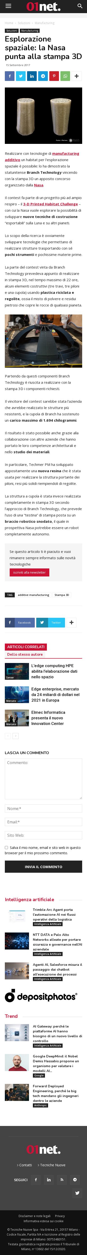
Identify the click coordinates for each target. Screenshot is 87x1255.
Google (39, 1075)
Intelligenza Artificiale (47, 924)
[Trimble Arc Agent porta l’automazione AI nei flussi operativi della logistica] (17, 915)
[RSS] (62, 1180)
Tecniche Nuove (52, 1165)
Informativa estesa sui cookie (44, 1221)
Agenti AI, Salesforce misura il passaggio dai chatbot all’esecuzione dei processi (57, 969)
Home (9, 23)
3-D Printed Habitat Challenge (50, 203)
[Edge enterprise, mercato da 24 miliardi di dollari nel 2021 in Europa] (17, 694)
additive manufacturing (33, 595)
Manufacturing (44, 23)
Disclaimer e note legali (35, 1216)
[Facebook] (36, 1180)
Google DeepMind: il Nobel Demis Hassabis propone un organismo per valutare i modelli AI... (56, 1063)
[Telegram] (75, 1180)
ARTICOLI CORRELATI (25, 647)
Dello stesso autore (25, 654)
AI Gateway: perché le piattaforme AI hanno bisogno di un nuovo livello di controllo (57, 1033)
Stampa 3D (62, 595)
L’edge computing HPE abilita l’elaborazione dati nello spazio (54, 671)
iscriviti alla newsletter (29, 572)
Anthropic (40, 1105)
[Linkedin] (49, 1180)
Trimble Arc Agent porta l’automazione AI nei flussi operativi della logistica (54, 914)
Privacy (60, 1216)
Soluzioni (24, 23)
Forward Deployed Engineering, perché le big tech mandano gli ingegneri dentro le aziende (56, 1093)
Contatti (25, 1165)
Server (10, 677)
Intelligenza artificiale (29, 899)
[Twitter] (77, 1193)
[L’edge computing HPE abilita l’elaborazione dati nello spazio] (17, 671)
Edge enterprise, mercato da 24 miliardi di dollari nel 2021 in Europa (55, 695)
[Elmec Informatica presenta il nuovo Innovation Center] (17, 718)
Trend (11, 1016)
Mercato (11, 701)
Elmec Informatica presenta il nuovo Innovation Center (48, 718)
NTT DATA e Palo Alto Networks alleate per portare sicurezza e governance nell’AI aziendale (57, 942)
